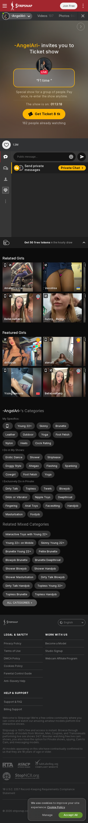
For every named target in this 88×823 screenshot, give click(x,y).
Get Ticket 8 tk (47, 114)
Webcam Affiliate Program (61, 658)
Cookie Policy (56, 807)
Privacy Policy (12, 643)
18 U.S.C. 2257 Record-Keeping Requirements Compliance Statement (39, 791)
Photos (68, 16)
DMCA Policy (12, 658)
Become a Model (55, 643)
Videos (45, 16)
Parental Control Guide (18, 673)
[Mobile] (8, 425)
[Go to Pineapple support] (7, 776)
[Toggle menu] (4, 6)
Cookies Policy (13, 666)
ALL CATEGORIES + (19, 602)
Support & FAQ (13, 701)
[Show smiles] (71, 156)
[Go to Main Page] (26, 5)
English (68, 622)
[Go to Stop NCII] (27, 776)
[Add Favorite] (6, 144)
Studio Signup (54, 651)
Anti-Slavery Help (14, 681)
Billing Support (13, 709)
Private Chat (70, 168)
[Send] (81, 156)
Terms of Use (12, 651)
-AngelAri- (12, 410)
